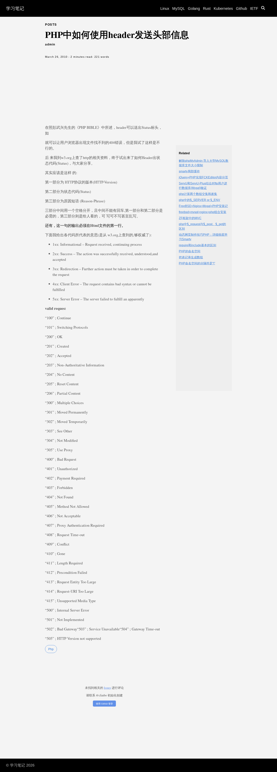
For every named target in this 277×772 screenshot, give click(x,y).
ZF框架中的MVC (190, 218)
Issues (107, 688)
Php (51, 649)
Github (241, 8)
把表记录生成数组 (191, 257)
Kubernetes (223, 8)
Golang (194, 8)
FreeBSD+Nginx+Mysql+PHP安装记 (203, 206)
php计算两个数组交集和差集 (198, 194)
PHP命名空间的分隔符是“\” (197, 263)
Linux (164, 8)
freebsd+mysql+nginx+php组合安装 (202, 212)
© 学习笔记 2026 (20, 765)
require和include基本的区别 (197, 245)
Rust (207, 8)
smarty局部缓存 (189, 171)
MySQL (178, 8)
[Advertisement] (138, 92)
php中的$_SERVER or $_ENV (199, 200)
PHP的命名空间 (189, 251)
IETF (254, 8)
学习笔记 (15, 8)
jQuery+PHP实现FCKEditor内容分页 (203, 177)
